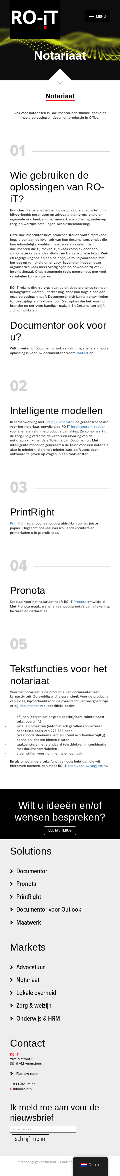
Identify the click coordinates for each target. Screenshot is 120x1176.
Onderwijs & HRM (38, 1019)
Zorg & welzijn (34, 1006)
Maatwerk (28, 923)
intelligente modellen (88, 426)
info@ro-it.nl (23, 1089)
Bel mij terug (60, 830)
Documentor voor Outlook (48, 910)
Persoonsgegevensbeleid (36, 1162)
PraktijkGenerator (59, 422)
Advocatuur (30, 967)
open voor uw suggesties (87, 766)
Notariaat (27, 980)
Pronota (80, 602)
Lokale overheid (36, 993)
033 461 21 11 (24, 1084)
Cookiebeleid (70, 1162)
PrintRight (18, 523)
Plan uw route (27, 1074)
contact (82, 353)
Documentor (29, 706)
